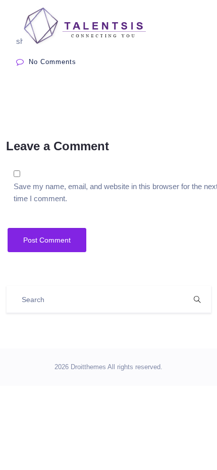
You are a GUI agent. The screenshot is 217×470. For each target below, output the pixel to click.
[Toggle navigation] (188, 26)
